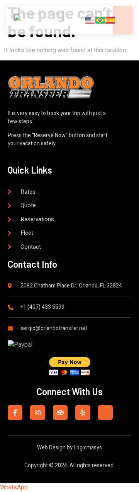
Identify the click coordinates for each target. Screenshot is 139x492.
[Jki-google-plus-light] (105, 412)
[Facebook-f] (15, 412)
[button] (14, 487)
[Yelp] (82, 412)
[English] (90, 19)
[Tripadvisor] (60, 412)
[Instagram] (37, 412)
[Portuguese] (100, 19)
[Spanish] (110, 19)
